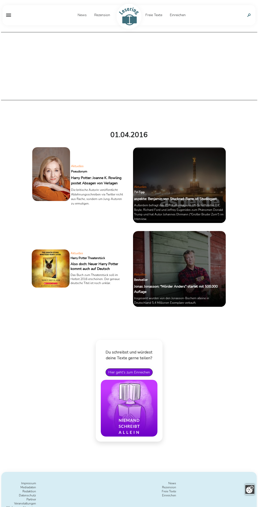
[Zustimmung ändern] (249, 489)
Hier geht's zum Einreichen (129, 372)
